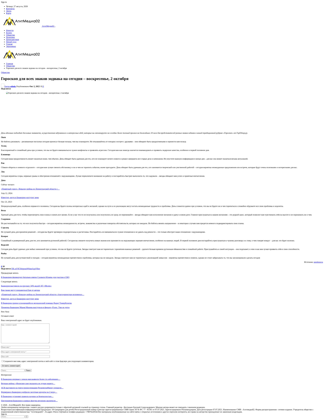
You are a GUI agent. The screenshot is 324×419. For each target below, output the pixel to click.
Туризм (9, 44)
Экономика (11, 46)
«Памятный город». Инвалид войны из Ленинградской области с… (30, 189)
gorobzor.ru (318, 262)
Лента (8, 11)
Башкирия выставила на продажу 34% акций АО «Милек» (26, 286)
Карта (8, 13)
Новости (10, 30)
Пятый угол (11, 42)
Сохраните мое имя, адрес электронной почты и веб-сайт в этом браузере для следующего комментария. (49, 361)
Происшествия (12, 39)
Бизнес (9, 33)
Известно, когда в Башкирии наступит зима (20, 197)
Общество (10, 35)
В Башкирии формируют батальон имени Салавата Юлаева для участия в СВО (35, 277)
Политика (10, 37)
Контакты (10, 9)
